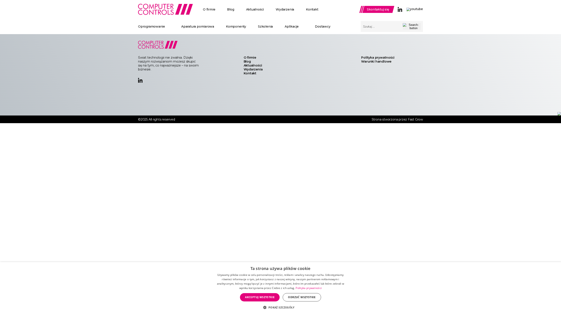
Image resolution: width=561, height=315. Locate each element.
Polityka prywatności (377, 58)
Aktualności (255, 9)
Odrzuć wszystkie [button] (302, 297)
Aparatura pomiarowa (197, 26)
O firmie (209, 9)
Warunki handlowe (376, 61)
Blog (230, 9)
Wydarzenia (285, 9)
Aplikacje (292, 26)
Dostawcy (322, 26)
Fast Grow (415, 119)
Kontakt (312, 9)
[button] (280, 307)
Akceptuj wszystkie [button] (260, 297)
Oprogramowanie (151, 26)
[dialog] (280, 288)
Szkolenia (265, 26)
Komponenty (236, 26)
